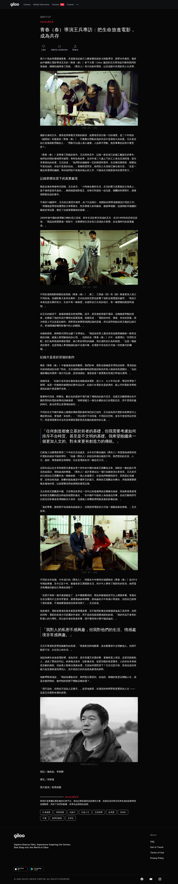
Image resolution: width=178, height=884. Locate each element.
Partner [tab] (58, 4)
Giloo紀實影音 (47, 21)
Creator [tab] (70, 4)
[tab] (77, 4)
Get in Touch (156, 847)
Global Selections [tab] (41, 4)
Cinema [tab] (26, 4)
